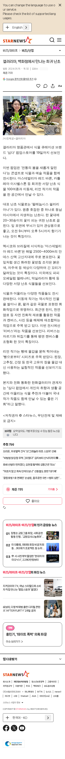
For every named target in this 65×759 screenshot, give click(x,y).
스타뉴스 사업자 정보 (11, 702)
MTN (39, 692)
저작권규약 (7, 686)
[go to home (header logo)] (18, 40)
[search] (52, 40)
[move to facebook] (6, 728)
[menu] (59, 40)
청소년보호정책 (37, 682)
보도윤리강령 (49, 686)
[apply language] (26, 27)
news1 (58, 692)
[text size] (60, 86)
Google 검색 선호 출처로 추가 (19, 79)
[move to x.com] (14, 728)
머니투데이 (29, 692)
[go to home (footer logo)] (16, 673)
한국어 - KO (19, 717)
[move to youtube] (22, 728)
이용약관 (19, 686)
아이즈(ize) (45, 696)
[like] (38, 86)
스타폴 (55, 696)
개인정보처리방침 (21, 682)
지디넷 (7, 696)
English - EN (20, 27)
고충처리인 (52, 682)
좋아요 (35, 501)
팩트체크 (37, 686)
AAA (34, 696)
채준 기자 (7, 73)
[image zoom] (57, 130)
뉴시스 (48, 692)
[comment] (45, 86)
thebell (24, 696)
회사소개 (6, 682)
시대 (15, 696)
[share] (53, 86)
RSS (28, 686)
